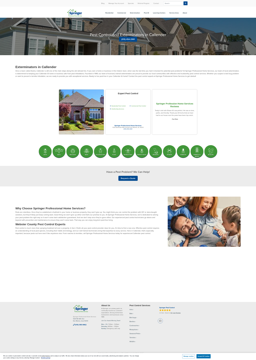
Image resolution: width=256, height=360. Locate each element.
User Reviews (176, 313)
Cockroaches (134, 325)
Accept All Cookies (204, 356)
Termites (132, 337)
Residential (109, 13)
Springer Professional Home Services (128, 125)
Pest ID (146, 13)
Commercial (121, 13)
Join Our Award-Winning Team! (110, 321)
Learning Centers (159, 13)
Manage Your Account (116, 3)
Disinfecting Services (118, 109)
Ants (131, 309)
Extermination (135, 13)
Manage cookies (189, 356)
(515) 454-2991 (128, 39)
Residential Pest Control (119, 106)
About (185, 13)
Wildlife (132, 341)
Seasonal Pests (135, 333)
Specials (131, 3)
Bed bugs (133, 317)
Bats (131, 313)
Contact (156, 3)
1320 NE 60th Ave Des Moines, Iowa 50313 (80, 320)
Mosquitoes (134, 329)
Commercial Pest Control (138, 106)
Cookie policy (45, 358)
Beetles (132, 321)
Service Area (174, 13)
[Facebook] (160, 320)
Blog (102, 3)
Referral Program (143, 3)
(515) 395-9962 (80, 325)
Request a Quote (128, 178)
